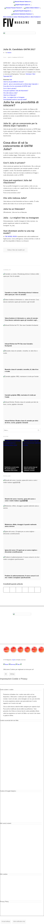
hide (11, 79)
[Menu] (38, 22)
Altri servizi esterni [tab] (5, 823)
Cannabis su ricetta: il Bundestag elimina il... (19, 16)
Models (6, 664)
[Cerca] (33, 22)
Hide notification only (19, 921)
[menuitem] (33, 22)
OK (6, 674)
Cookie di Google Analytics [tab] (8, 791)
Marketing (12, 664)
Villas (18, 664)
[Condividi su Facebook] (6, 589)
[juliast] (19, 39)
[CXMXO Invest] (21, 664)
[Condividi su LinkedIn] (31, 589)
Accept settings (6, 921)
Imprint (14, 659)
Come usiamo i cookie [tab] (6, 689)
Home (4, 57)
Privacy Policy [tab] (4, 901)
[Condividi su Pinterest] (25, 589)
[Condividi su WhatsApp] (19, 589)
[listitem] (6, 650)
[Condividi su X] (13, 589)
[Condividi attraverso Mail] (37, 589)
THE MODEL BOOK (11, 236)
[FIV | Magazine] (18, 22)
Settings (12, 674)
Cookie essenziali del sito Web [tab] (9, 720)
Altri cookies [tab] (3, 874)
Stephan (9, 52)
